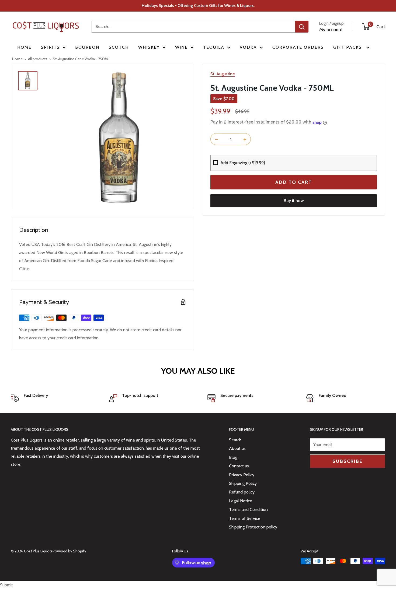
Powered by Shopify (69, 551)
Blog (233, 457)
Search (235, 439)
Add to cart (293, 182)
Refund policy (242, 492)
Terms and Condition (248, 509)
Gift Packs (348, 47)
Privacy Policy (241, 474)
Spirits (50, 47)
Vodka (248, 47)
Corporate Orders (298, 47)
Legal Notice (240, 500)
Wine (181, 47)
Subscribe (347, 461)
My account (331, 29)
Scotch (119, 47)
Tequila (213, 47)
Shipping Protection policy (253, 527)
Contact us (239, 465)
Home (24, 47)
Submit (6, 584)
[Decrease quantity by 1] (216, 139)
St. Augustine (222, 73)
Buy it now (294, 200)
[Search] (301, 27)
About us (237, 448)
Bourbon (87, 47)
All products (37, 59)
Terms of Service (244, 518)
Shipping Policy (243, 483)
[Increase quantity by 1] (245, 139)
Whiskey (149, 47)
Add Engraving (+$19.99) (242, 162)
